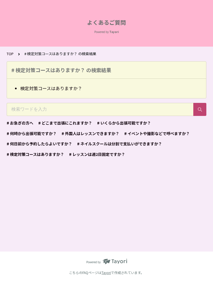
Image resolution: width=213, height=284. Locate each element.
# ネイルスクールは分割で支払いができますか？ (119, 143)
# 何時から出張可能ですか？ (32, 133)
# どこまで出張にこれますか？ (65, 123)
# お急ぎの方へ (20, 123)
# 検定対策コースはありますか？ (35, 154)
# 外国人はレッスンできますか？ (90, 133)
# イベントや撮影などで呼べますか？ (157, 133)
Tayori (106, 272)
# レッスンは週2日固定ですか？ (97, 154)
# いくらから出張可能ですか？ (124, 123)
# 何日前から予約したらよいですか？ (39, 143)
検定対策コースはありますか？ (51, 88)
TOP (10, 53)
